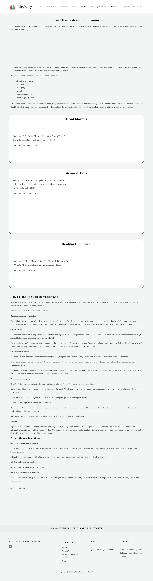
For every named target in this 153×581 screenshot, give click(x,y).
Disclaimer (66, 558)
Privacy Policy (67, 551)
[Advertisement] (76, 49)
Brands (40, 7)
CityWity (24, 6)
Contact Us (66, 561)
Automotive (51, 7)
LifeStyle (113, 7)
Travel (74, 7)
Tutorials (137, 7)
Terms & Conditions (70, 554)
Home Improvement (98, 7)
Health (83, 7)
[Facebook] (10, 546)
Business (126, 7)
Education (64, 7)
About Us (65, 548)
